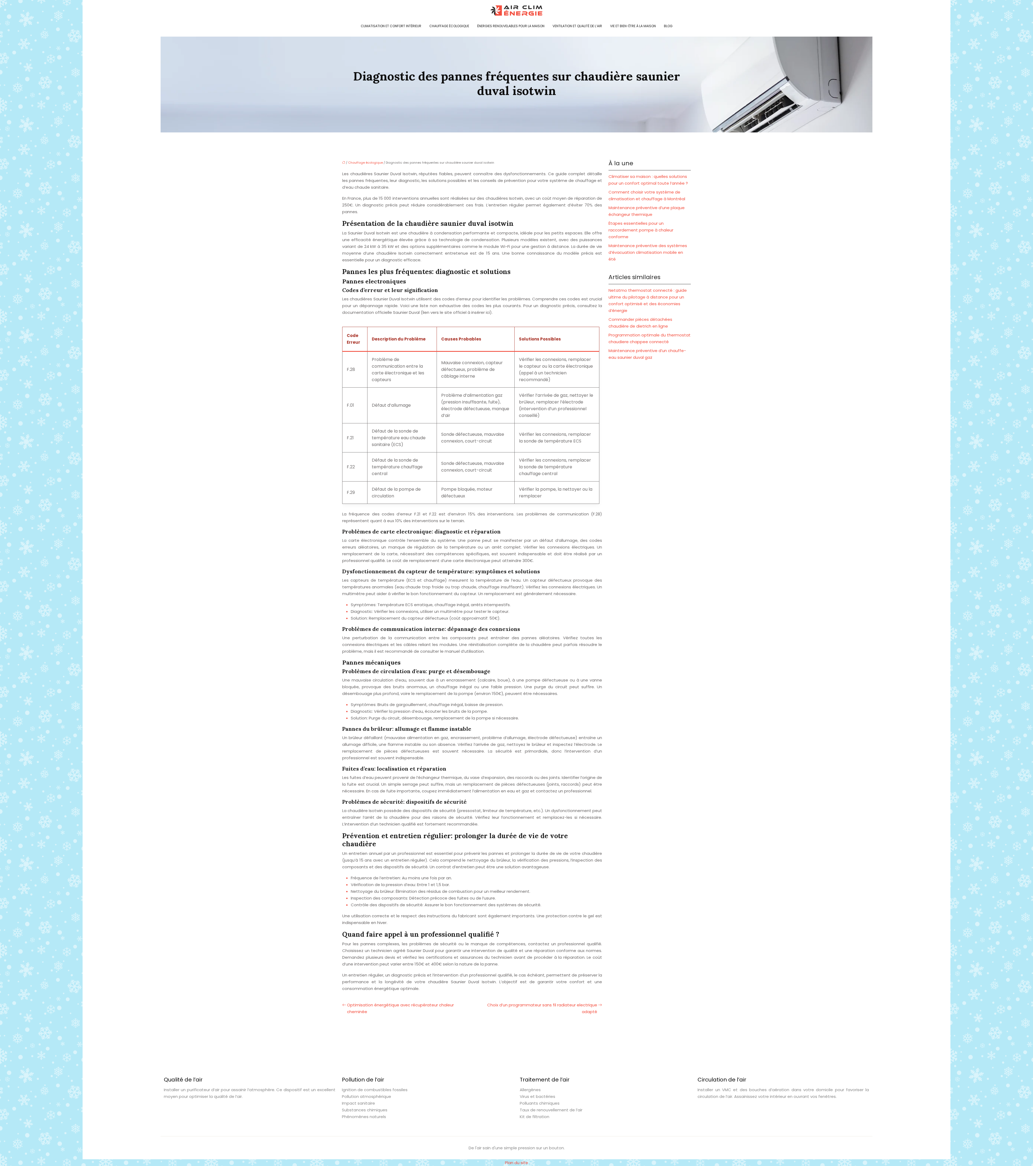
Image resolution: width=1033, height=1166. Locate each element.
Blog (668, 26)
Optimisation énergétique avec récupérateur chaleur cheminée (400, 1008)
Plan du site (516, 1162)
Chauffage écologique (449, 26)
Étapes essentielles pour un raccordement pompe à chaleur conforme (641, 230)
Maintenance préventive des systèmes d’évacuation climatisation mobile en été (648, 252)
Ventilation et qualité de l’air (577, 26)
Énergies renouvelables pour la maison (510, 26)
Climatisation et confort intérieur (391, 26)
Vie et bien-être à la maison (633, 26)
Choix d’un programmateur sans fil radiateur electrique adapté (542, 1008)
